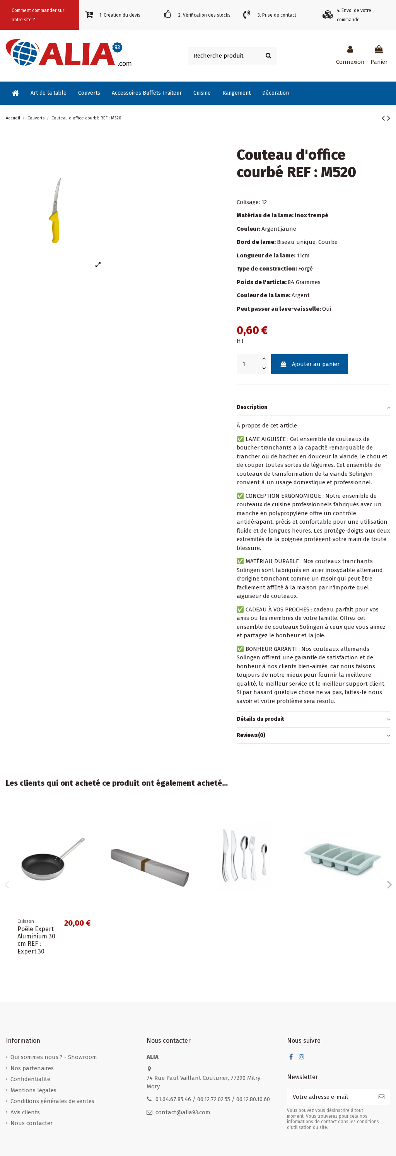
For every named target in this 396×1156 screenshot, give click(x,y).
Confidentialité (30, 1079)
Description (252, 407)
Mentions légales (33, 1090)
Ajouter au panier (316, 364)
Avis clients (25, 1112)
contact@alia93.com (182, 1112)
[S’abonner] (381, 1097)
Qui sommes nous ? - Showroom (53, 1057)
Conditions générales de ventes (52, 1101)
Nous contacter (31, 1123)
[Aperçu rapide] (90, 816)
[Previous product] (384, 118)
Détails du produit (260, 719)
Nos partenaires (32, 1068)
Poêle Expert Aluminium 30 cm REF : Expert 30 (36, 940)
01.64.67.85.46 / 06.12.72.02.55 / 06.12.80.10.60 (212, 1099)
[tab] (313, 408)
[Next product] (388, 118)
